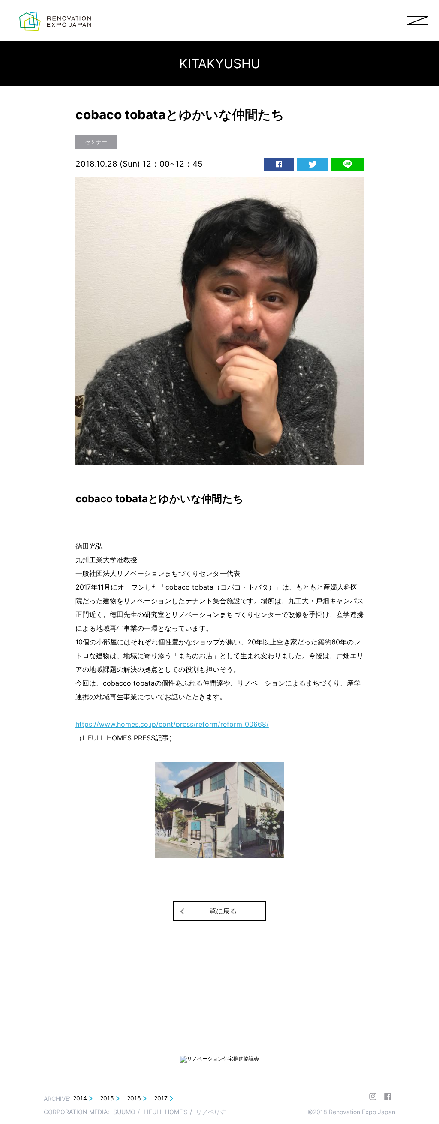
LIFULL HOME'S (166, 1111)
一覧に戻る (219, 911)
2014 (80, 1098)
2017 (161, 1098)
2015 (107, 1098)
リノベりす (211, 1111)
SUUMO (124, 1111)
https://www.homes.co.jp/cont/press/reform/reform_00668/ (172, 724)
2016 (134, 1098)
